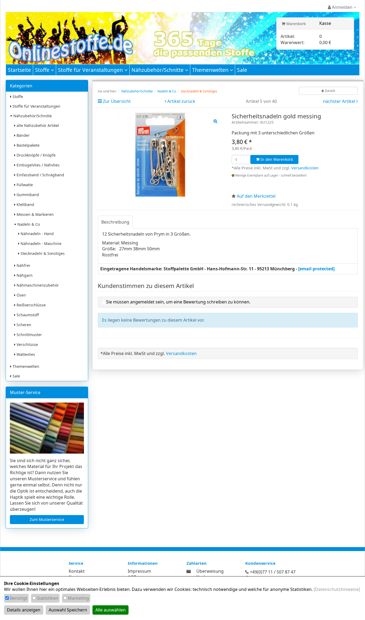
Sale (242, 69)
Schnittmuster (28, 334)
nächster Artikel (339, 101)
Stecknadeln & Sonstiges (42, 253)
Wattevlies (25, 354)
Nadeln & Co (28, 224)
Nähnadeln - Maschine (40, 243)
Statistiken (47, 598)
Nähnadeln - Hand (37, 233)
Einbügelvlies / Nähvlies (37, 164)
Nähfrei (22, 265)
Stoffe (43, 69)
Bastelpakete (27, 145)
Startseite (19, 69)
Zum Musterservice (47, 519)
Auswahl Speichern (68, 610)
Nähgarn (24, 275)
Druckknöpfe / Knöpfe (35, 155)
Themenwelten (211, 69)
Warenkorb (295, 23)
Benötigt (18, 598)
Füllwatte (24, 184)
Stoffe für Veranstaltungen (91, 69)
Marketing (78, 598)
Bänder (22, 135)
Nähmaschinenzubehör (37, 285)
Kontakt (77, 571)
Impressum (139, 571)
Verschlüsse (26, 344)
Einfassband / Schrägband (39, 174)
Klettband (24, 204)
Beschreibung (115, 222)
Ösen (20, 295)
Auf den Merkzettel (256, 196)
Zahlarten (197, 563)
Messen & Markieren (34, 214)
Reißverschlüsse (30, 304)
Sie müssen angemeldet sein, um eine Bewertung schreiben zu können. (178, 302)
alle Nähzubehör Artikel (37, 125)
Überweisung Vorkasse (210, 574)
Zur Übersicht (117, 101)
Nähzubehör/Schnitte (158, 69)
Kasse (325, 23)
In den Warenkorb (276, 159)
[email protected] (316, 269)
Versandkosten (305, 167)
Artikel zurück (181, 101)
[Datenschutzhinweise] (337, 589)
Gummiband (27, 194)
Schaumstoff (27, 314)
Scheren (23, 324)
